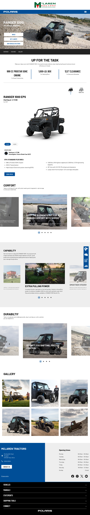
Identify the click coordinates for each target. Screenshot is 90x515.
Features (13, 51)
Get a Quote (13, 39)
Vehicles (6, 484)
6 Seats (14, 144)
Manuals (6, 490)
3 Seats (7, 144)
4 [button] (48, 233)
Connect (6, 506)
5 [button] (51, 233)
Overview (6, 51)
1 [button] (39, 233)
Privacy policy (5, 476)
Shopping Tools (9, 500)
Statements (8, 495)
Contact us (6, 467)
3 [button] (45, 233)
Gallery (20, 51)
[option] (45, 212)
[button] (9, 215)
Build (13, 34)
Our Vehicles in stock (13, 44)
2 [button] (42, 233)
